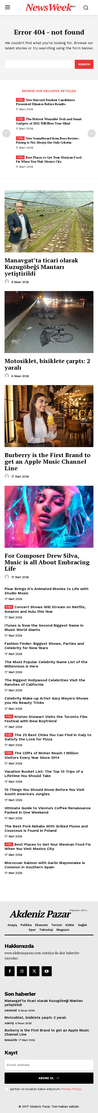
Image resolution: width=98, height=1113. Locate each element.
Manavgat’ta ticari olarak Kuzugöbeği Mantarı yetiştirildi (41, 266)
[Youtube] (47, 971)
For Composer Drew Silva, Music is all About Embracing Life (47, 562)
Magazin (11, 1040)
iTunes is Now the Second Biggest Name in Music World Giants (44, 627)
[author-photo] (7, 281)
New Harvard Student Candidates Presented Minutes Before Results (45, 102)
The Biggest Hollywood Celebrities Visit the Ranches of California (45, 682)
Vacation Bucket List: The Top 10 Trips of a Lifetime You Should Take (44, 773)
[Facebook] (10, 971)
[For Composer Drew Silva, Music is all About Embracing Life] (49, 517)
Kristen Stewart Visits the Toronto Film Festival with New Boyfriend (46, 719)
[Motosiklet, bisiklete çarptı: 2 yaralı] (49, 322)
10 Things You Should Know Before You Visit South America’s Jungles (45, 791)
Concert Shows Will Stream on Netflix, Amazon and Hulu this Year (45, 609)
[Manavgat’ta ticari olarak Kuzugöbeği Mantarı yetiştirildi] (49, 221)
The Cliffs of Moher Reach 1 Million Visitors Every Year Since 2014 (41, 755)
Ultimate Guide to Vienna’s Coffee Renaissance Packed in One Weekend (48, 810)
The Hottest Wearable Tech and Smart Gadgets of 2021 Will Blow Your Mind (49, 121)
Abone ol (46, 1078)
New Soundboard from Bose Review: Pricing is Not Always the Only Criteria (47, 140)
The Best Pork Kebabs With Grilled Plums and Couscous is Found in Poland (46, 828)
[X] (34, 971)
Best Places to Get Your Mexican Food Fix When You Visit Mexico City (48, 159)
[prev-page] (6, 133)
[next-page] (92, 133)
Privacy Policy (71, 1089)
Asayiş (9, 1023)
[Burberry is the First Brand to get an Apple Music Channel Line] (49, 416)
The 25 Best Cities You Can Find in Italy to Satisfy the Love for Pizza (48, 737)
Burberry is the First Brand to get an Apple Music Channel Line (47, 461)
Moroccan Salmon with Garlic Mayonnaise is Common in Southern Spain (45, 865)
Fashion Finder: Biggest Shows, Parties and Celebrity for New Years (44, 645)
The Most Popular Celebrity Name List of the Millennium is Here (46, 664)
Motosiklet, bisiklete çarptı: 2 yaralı (47, 364)
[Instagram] (22, 971)
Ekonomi (11, 1010)
